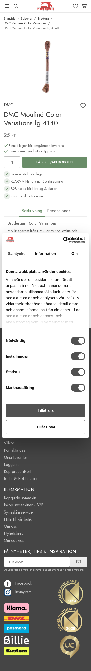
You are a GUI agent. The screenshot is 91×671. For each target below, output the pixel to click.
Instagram (23, 592)
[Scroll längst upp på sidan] (76, 660)
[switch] (78, 356)
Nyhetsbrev (14, 533)
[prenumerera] (78, 562)
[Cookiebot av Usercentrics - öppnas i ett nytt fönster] (64, 240)
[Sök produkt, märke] (15, 6)
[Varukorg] (84, 6)
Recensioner (58, 211)
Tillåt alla (45, 410)
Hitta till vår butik (18, 519)
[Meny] (7, 6)
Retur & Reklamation (21, 479)
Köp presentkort (17, 471)
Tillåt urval (45, 427)
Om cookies (14, 541)
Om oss (10, 526)
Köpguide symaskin (20, 498)
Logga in (11, 464)
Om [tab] (74, 253)
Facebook (23, 583)
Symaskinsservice (18, 512)
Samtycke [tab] (16, 253)
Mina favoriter (15, 457)
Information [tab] (45, 253)
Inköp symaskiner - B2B (24, 505)
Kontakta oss (14, 450)
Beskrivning (31, 211)
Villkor (9, 443)
